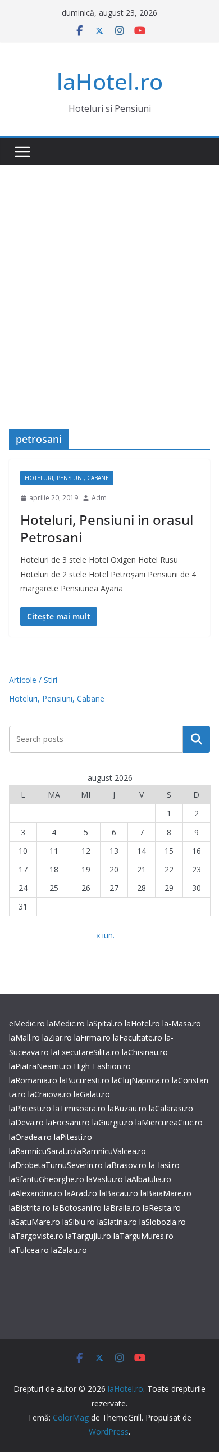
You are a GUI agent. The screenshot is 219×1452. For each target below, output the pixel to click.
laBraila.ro (122, 1207)
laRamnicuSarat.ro (42, 1151)
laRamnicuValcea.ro (110, 1151)
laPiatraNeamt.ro (40, 1066)
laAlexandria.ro (35, 1193)
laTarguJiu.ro (89, 1236)
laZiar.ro (57, 1037)
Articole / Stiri (33, 680)
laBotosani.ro (76, 1207)
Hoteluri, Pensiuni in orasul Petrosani (106, 528)
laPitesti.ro (73, 1137)
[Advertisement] (109, 280)
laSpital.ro (104, 1023)
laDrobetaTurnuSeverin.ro (56, 1165)
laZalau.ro (69, 1250)
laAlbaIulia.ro (148, 1179)
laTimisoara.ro (79, 1108)
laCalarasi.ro (171, 1108)
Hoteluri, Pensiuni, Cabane (67, 478)
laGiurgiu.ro (113, 1122)
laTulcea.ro (30, 1250)
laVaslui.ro (105, 1179)
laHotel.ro (110, 81)
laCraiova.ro (49, 1094)
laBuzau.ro (128, 1108)
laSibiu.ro (77, 1221)
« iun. (105, 935)
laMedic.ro (67, 1023)
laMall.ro (24, 1037)
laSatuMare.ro (34, 1221)
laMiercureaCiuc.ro (169, 1122)
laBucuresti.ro (85, 1080)
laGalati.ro (92, 1094)
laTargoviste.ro (36, 1236)
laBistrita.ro (30, 1207)
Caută (196, 739)
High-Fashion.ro (102, 1066)
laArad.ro (81, 1193)
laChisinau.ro (145, 1052)
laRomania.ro (33, 1080)
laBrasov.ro (126, 1165)
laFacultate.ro (137, 1037)
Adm (99, 498)
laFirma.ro (92, 1037)
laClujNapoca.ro (141, 1080)
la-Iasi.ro (164, 1165)
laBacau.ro (118, 1193)
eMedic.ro (27, 1023)
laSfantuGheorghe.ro (46, 1179)
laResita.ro (162, 1207)
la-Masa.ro (181, 1023)
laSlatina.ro (117, 1221)
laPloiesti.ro (30, 1108)
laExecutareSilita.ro (85, 1052)
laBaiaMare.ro (165, 1193)
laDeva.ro (26, 1122)
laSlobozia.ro (162, 1221)
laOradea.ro (30, 1137)
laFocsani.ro (67, 1122)
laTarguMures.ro (143, 1236)
